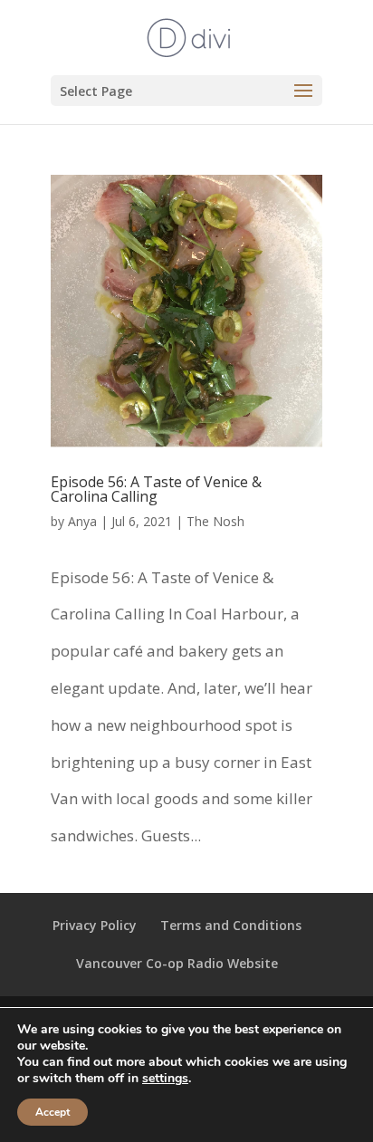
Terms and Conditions (230, 925)
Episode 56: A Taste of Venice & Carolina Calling (156, 489)
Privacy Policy (95, 925)
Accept (52, 1112)
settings (165, 1078)
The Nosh (215, 521)
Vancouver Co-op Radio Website (177, 963)
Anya (82, 521)
